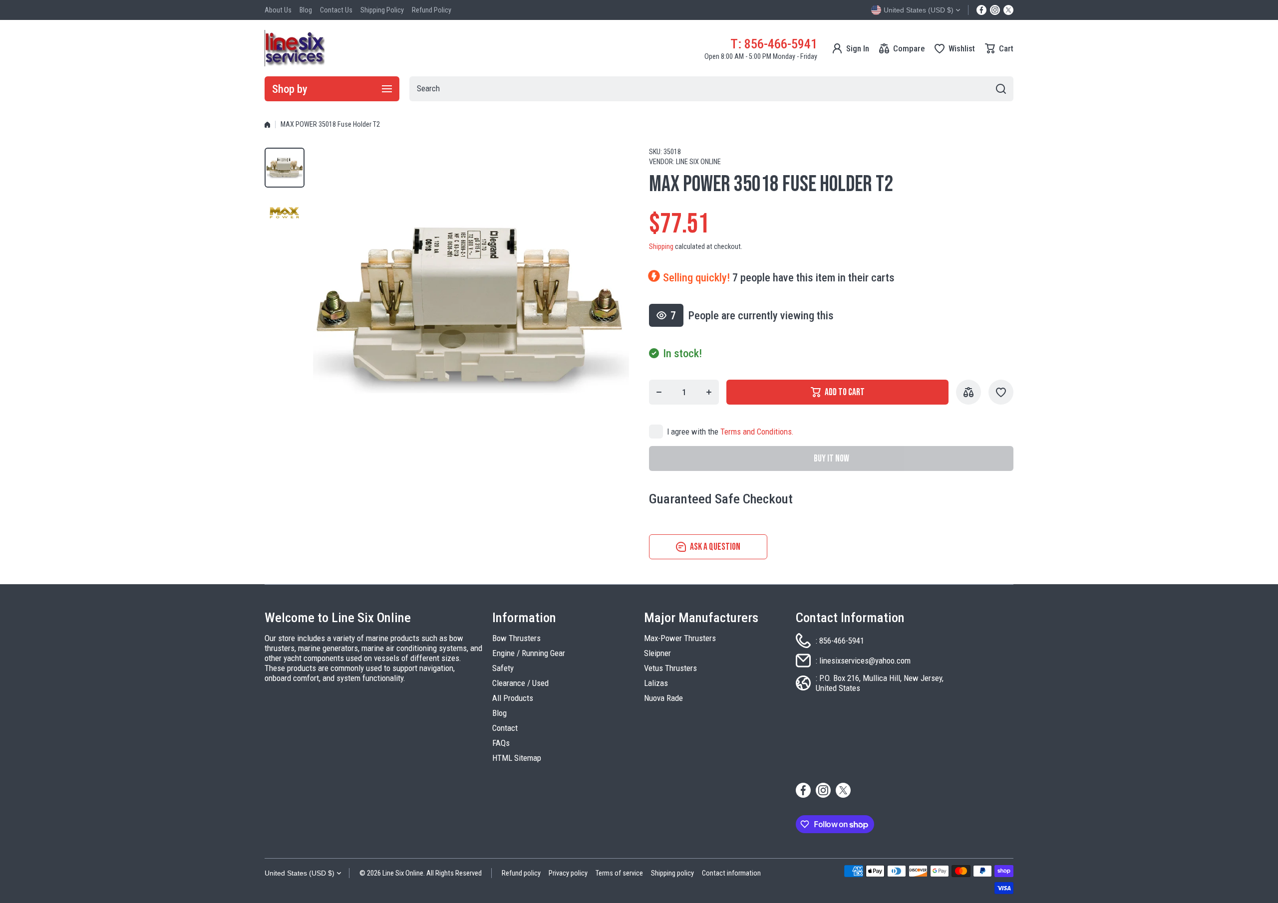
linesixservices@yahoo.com (865, 661)
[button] (999, 48)
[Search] (1000, 88)
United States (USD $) (299, 873)
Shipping (661, 246)
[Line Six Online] (294, 48)
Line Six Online (698, 162)
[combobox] (711, 88)
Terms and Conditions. (757, 432)
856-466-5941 (841, 641)
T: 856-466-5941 (773, 43)
